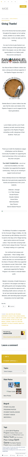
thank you (14, 321)
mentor (22, 435)
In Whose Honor (16, 435)
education (20, 433)
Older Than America (18, 437)
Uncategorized (6, 20)
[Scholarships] (15, 1)
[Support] (5, 1)
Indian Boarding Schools (8, 434)
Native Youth (9, 437)
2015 (7, 314)
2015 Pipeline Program (15, 314)
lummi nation (18, 317)
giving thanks (11, 317)
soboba (8, 321)
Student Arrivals (9, 361)
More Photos (7, 396)
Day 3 (7, 356)
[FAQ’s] (8, 1)
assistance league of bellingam (11, 316)
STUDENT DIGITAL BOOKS (12, 412)
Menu (23, 6)
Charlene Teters (14, 433)
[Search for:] (26, 1)
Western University (12, 445)
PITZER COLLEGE (9, 407)
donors (22, 316)
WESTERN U (7, 417)
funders (4, 317)
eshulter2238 (13, 18)
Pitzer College (15, 319)
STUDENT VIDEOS (9, 414)
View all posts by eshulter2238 (12, 337)
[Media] (11, 1)
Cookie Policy (5, 451)
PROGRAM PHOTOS (10, 409)
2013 (5, 430)
